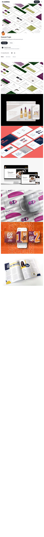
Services (8, 56)
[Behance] (14, 53)
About (14, 56)
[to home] (6, 2)
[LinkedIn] (11, 53)
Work (2, 56)
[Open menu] (41, 2)
